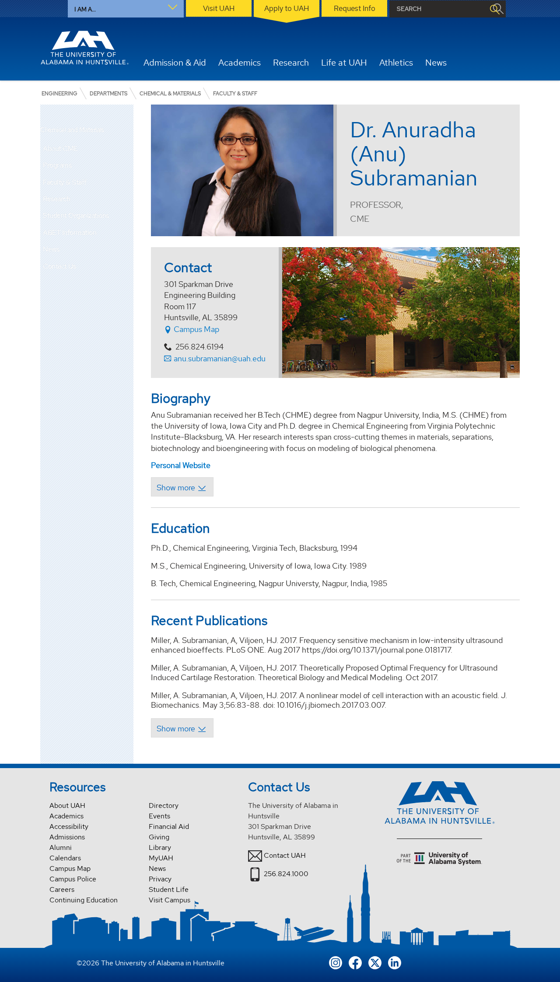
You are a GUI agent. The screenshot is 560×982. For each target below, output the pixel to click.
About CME (60, 148)
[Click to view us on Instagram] (335, 962)
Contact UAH (285, 855)
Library (160, 847)
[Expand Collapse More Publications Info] (182, 727)
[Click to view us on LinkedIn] (394, 962)
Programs (57, 165)
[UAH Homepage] (84, 47)
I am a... (85, 9)
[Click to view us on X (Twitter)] (375, 962)
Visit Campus (169, 900)
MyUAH (161, 858)
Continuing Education (83, 900)
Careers (61, 889)
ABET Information (69, 232)
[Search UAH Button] (494, 9)
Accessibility (68, 826)
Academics (66, 816)
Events (159, 816)
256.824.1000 (286, 873)
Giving (159, 837)
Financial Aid (169, 826)
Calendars (65, 858)
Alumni (60, 847)
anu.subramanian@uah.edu (220, 358)
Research (56, 198)
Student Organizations (76, 215)
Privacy (160, 879)
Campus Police (72, 879)
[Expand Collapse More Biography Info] (182, 486)
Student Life (169, 889)
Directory (163, 805)
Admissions (67, 837)
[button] (126, 148)
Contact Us (59, 266)
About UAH (67, 805)
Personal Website (180, 465)
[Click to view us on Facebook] (355, 962)
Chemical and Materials (72, 130)
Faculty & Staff (65, 182)
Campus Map (195, 329)
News (51, 249)
